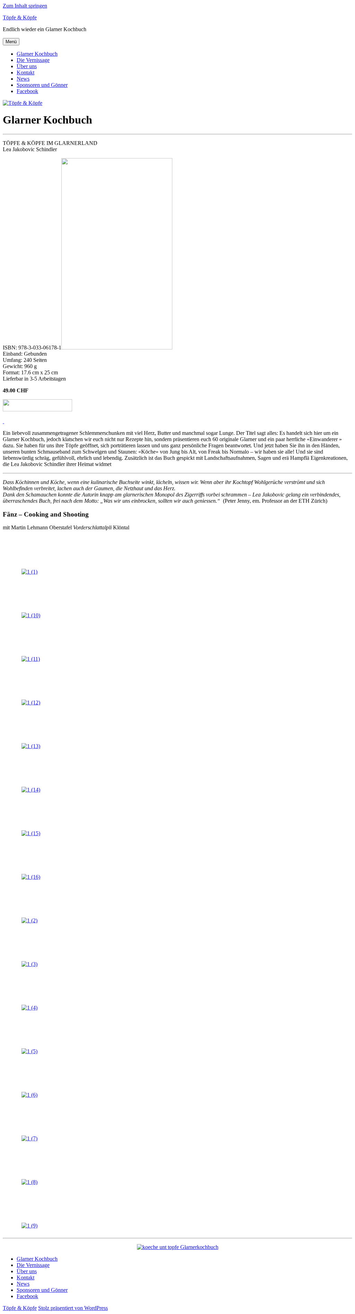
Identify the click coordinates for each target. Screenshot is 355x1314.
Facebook (27, 91)
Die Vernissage (33, 60)
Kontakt (25, 72)
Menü (11, 41)
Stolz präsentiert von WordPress (73, 1308)
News (23, 79)
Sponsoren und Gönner (42, 85)
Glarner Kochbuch (37, 54)
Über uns (27, 66)
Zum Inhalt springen (25, 6)
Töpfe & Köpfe (20, 17)
